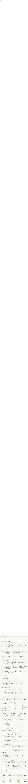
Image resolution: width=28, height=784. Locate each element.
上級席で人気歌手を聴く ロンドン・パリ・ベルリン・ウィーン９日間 (14, 675)
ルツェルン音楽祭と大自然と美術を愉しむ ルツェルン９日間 (14, 762)
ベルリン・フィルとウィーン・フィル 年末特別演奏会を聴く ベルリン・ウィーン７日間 (15, 663)
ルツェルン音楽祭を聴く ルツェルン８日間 (11, 744)
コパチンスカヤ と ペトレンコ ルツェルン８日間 (12, 678)
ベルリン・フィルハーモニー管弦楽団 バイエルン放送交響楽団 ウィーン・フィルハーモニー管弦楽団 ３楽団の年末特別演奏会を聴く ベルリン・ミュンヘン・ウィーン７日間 (14, 707)
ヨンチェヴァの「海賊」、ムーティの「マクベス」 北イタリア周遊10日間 (14, 696)
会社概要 (18, 782)
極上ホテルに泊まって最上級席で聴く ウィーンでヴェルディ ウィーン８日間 (15, 653)
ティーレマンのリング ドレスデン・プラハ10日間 (12, 689)
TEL (25, 782)
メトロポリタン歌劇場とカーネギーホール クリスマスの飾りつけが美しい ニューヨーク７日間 (14, 703)
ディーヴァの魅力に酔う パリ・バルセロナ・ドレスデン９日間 (14, 741)
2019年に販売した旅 (6, 660)
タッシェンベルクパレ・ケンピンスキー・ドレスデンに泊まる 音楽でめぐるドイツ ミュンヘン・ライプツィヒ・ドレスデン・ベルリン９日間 (15, 667)
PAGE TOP (25, 777)
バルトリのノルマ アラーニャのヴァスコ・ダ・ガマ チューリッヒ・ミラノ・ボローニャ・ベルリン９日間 (15, 766)
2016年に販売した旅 (6, 730)
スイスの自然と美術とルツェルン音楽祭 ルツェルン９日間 (14, 699)
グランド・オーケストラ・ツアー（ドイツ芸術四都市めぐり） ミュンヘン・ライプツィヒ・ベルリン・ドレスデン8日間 (15, 734)
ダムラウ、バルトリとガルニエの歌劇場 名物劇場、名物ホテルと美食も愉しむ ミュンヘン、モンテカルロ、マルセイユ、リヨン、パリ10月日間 (15, 645)
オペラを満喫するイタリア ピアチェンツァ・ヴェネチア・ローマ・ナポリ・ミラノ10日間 (14, 760)
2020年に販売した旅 (6, 641)
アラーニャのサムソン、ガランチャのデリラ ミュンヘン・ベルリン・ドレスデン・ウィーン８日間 (14, 693)
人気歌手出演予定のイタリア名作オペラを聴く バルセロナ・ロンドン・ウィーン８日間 (14, 737)
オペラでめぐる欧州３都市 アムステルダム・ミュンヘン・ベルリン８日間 (14, 684)
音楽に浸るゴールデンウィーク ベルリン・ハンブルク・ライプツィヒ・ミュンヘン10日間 (14, 638)
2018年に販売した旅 (6, 687)
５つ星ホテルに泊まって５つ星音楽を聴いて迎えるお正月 (14, 750)
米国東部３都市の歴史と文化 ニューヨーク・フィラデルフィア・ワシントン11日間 (14, 756)
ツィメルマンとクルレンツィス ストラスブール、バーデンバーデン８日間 (15, 649)
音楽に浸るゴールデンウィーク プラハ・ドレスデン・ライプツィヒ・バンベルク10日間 (14, 672)
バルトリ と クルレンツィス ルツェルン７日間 (12, 681)
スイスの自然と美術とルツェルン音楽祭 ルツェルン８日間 (14, 713)
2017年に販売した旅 (6, 710)
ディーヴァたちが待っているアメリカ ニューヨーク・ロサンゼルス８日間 (14, 720)
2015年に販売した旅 (6, 752)
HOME (3, 782)
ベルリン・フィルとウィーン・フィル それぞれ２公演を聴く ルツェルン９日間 (15, 657)
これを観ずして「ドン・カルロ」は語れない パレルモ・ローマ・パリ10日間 (14, 724)
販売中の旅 (10, 782)
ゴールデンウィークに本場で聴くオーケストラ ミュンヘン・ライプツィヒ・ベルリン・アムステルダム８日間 (15, 716)
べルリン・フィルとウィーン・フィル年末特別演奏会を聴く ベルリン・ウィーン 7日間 (14, 727)
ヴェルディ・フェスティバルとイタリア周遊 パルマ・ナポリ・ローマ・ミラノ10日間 (14, 747)
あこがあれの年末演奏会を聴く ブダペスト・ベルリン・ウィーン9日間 (15, 769)
